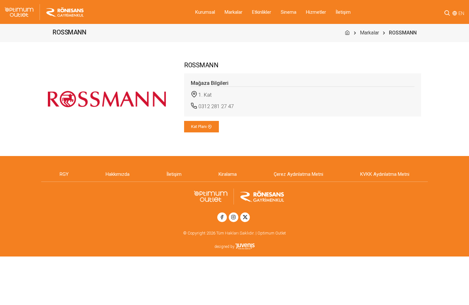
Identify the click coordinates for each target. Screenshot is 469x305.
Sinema (288, 12)
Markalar (233, 12)
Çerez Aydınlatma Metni (298, 174)
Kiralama (228, 174)
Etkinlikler (261, 12)
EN (461, 13)
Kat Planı (199, 126)
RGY (64, 174)
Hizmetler (316, 12)
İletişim (343, 12)
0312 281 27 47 (216, 106)
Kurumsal (205, 12)
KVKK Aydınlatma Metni (384, 174)
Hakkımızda (118, 174)
